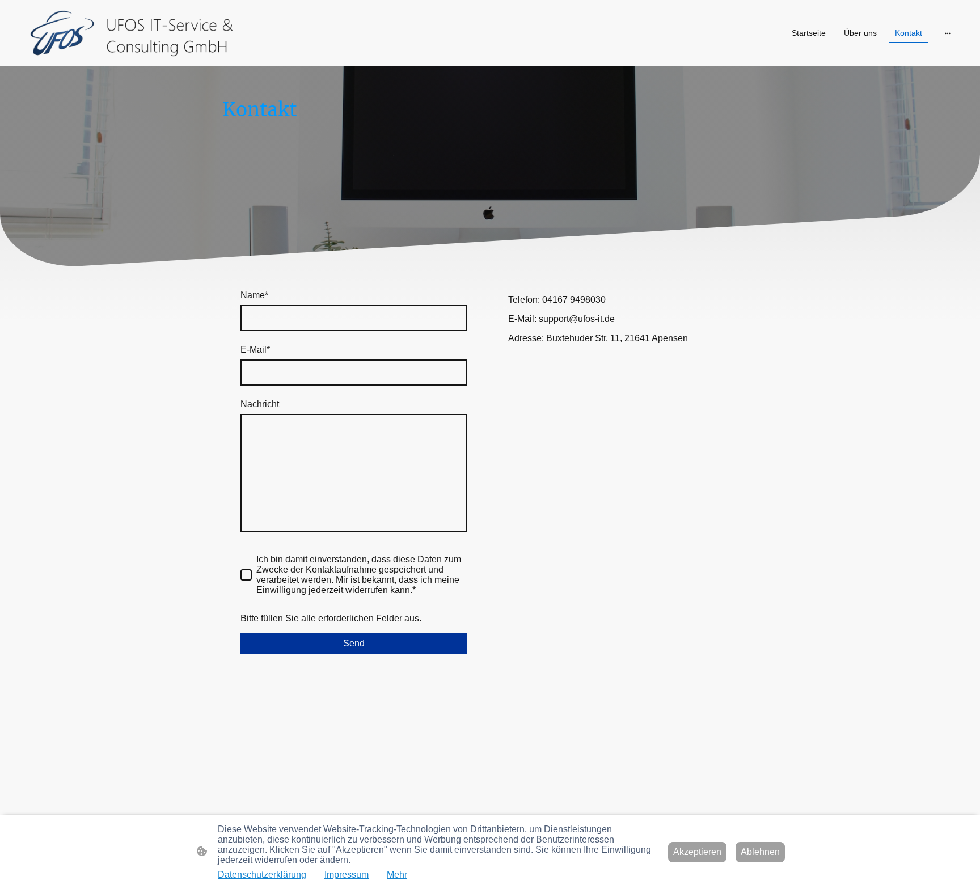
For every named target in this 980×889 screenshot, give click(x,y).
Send (354, 643)
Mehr (397, 874)
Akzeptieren (697, 852)
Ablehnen (760, 852)
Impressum (346, 874)
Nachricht (259, 404)
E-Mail (255, 349)
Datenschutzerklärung (262, 874)
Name (254, 295)
